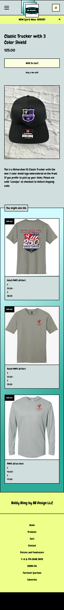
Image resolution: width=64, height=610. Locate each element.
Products (32, 532)
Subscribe (32, 579)
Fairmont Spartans (32, 573)
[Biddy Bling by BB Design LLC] (32, 10)
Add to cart (32, 63)
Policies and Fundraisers (32, 552)
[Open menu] (6, 8)
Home (32, 525)
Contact (32, 545)
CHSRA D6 (32, 566)
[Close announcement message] (59, 19)
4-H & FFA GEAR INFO (32, 559)
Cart (32, 538)
